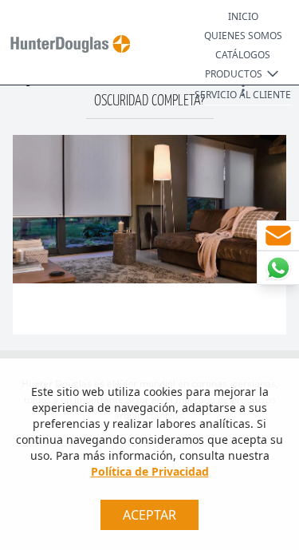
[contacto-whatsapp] (278, 268)
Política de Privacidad (150, 471)
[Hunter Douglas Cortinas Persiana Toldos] (67, 43)
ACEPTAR (149, 515)
